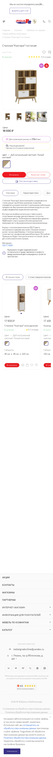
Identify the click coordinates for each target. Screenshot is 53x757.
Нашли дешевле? (17, 146)
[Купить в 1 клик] (27, 365)
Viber (30, 668)
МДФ (10, 245)
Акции (6, 577)
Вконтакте (9, 668)
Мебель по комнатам (15, 622)
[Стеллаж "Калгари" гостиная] (27, 85)
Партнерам (9, 600)
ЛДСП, (5, 245)
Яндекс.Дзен (45, 668)
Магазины (8, 592)
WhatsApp (37, 668)
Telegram (16, 668)
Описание (10, 193)
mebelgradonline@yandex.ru (28, 649)
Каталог (7, 630)
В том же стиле (13, 277)
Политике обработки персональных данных (25, 737)
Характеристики (30, 193)
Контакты (8, 585)
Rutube (23, 668)
